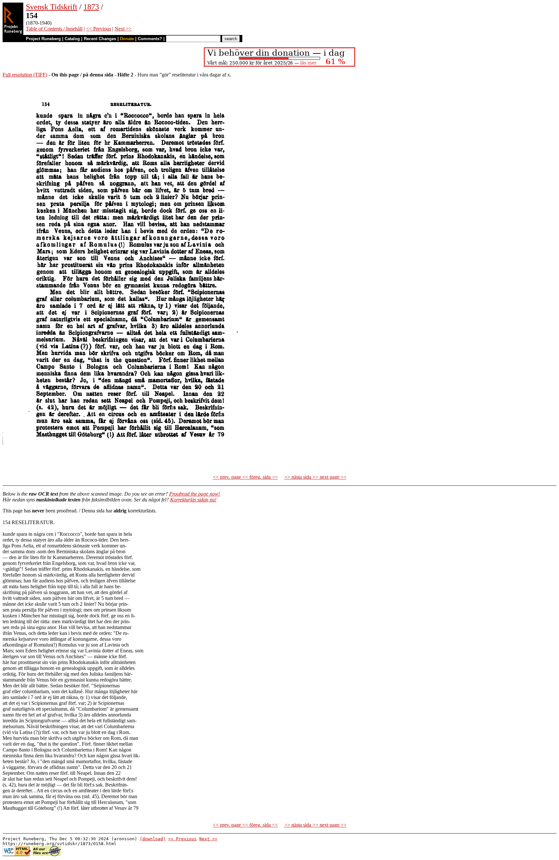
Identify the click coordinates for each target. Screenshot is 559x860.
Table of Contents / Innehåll (54, 28)
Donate (127, 38)
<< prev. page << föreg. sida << (245, 477)
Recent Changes (100, 38)
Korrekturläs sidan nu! (193, 499)
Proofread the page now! (194, 494)
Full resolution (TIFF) (25, 74)
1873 (91, 7)
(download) (153, 838)
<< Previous (98, 28)
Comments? (150, 38)
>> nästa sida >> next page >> (315, 477)
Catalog (72, 38)
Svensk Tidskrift (51, 7)
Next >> (123, 28)
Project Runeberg (43, 38)
